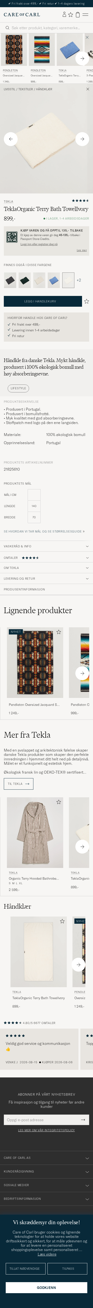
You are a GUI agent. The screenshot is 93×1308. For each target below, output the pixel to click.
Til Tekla (15, 784)
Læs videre (47, 1254)
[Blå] (53, 280)
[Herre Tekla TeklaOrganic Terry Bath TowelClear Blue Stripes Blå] (70, 49)
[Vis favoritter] (70, 14)
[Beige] (39, 280)
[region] (46, 1049)
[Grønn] (24, 280)
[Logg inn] (64, 14)
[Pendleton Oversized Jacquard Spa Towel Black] (35, 701)
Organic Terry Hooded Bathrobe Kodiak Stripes (32, 878)
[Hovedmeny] (85, 14)
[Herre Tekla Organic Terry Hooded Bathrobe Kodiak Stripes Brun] (35, 832)
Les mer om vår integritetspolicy (46, 1130)
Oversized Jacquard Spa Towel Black (13, 75)
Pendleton (10, 70)
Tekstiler (25, 89)
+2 (79, 280)
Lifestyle (18, 388)
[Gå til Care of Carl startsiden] (22, 15)
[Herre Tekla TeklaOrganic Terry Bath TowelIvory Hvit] (38, 952)
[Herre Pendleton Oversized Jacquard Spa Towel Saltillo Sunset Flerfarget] (42, 49)
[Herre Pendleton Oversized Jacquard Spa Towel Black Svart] (14, 49)
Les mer (82, 250)
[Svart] (10, 280)
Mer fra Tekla (27, 735)
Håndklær (44, 89)
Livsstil (9, 89)
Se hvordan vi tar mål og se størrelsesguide (43, 531)
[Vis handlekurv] (77, 14)
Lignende (38, 610)
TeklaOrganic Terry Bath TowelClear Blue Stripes (69, 75)
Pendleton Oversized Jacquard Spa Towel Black (35, 704)
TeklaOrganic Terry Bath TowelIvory (38, 998)
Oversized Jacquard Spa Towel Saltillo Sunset (41, 75)
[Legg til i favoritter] (57, 633)
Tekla (63, 70)
